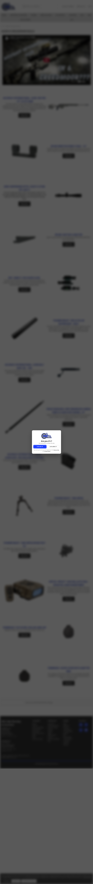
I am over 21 (40, 446)
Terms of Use (56, 450)
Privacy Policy (47, 451)
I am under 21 (53, 446)
